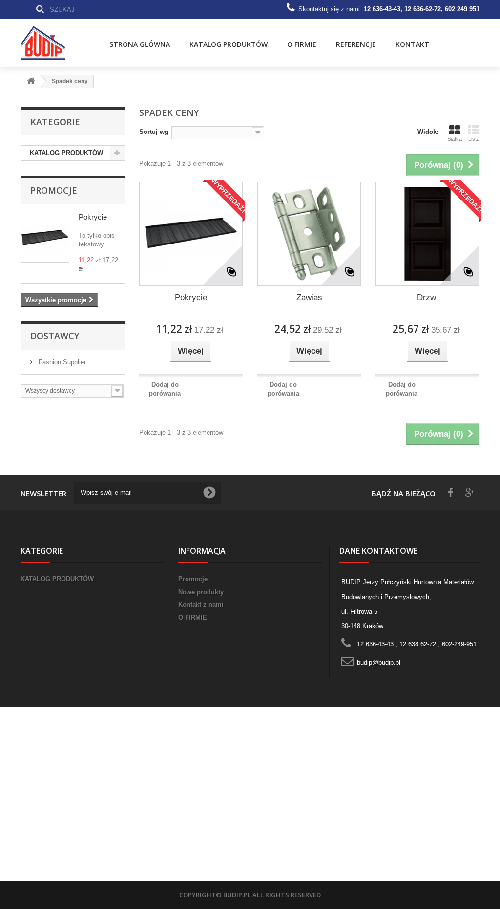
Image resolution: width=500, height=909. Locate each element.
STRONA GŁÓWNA (139, 44)
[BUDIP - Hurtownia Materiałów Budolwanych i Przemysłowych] (53, 43)
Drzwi (427, 297)
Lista (473, 139)
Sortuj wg (153, 131)
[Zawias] (309, 234)
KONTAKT (412, 44)
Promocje (53, 190)
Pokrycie (93, 217)
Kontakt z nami (201, 604)
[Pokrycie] (191, 234)
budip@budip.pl (378, 662)
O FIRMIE (301, 44)
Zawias (309, 297)
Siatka (454, 139)
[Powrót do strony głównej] (30, 81)
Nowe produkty (201, 592)
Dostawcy (54, 336)
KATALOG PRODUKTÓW (228, 44)
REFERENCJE (356, 44)
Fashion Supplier (61, 362)
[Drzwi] (427, 234)
